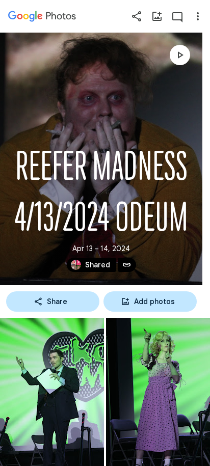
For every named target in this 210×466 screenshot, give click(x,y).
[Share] (136, 16)
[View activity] (177, 16)
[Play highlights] (180, 55)
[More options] (198, 16)
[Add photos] (157, 16)
